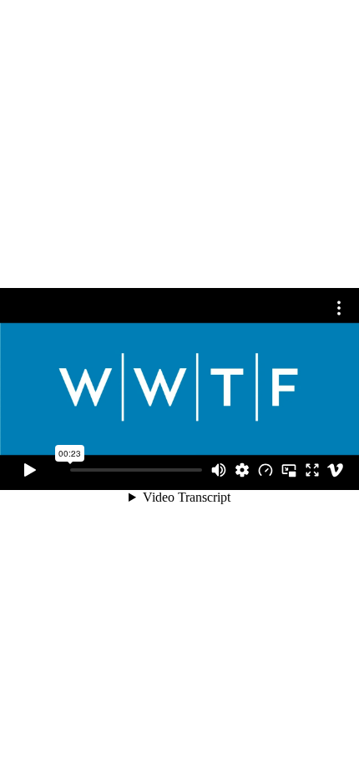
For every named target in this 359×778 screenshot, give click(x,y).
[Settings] (242, 470)
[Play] (30, 470)
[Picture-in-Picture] (289, 470)
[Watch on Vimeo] (336, 470)
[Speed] (265, 470)
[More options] (339, 308)
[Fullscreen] (312, 470)
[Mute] (219, 470)
